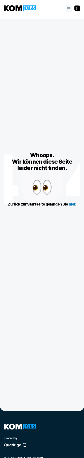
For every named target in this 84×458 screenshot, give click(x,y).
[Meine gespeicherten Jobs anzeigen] (77, 8)
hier (72, 204)
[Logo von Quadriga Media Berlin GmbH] (42, 448)
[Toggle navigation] (68, 8)
